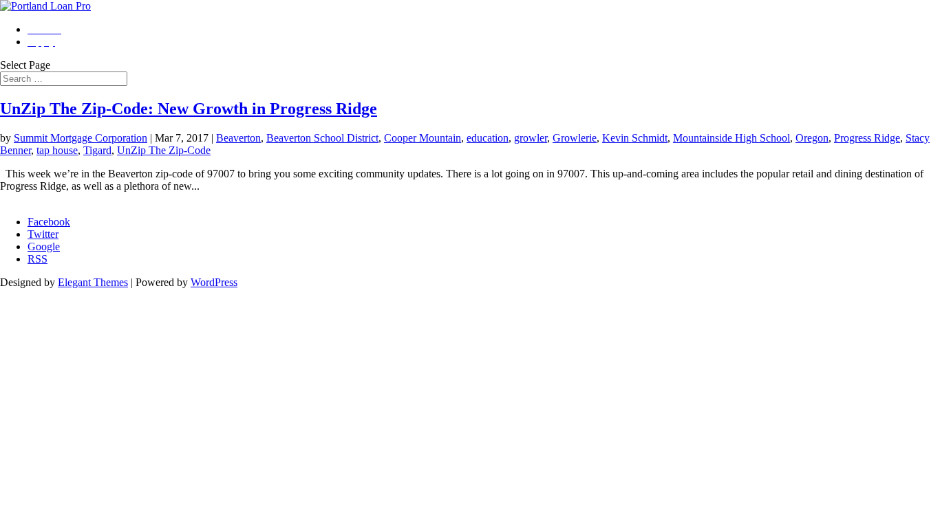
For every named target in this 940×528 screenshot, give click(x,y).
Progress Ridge (867, 138)
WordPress (214, 282)
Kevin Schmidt (634, 138)
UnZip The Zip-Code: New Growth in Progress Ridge (188, 109)
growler (530, 138)
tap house (57, 150)
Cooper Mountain (422, 138)
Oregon (812, 138)
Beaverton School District (322, 138)
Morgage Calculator (43, 198)
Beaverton (238, 138)
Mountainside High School (731, 138)
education (488, 138)
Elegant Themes (93, 282)
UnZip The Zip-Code (164, 150)
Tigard (97, 150)
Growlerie (575, 138)
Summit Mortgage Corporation (80, 138)
